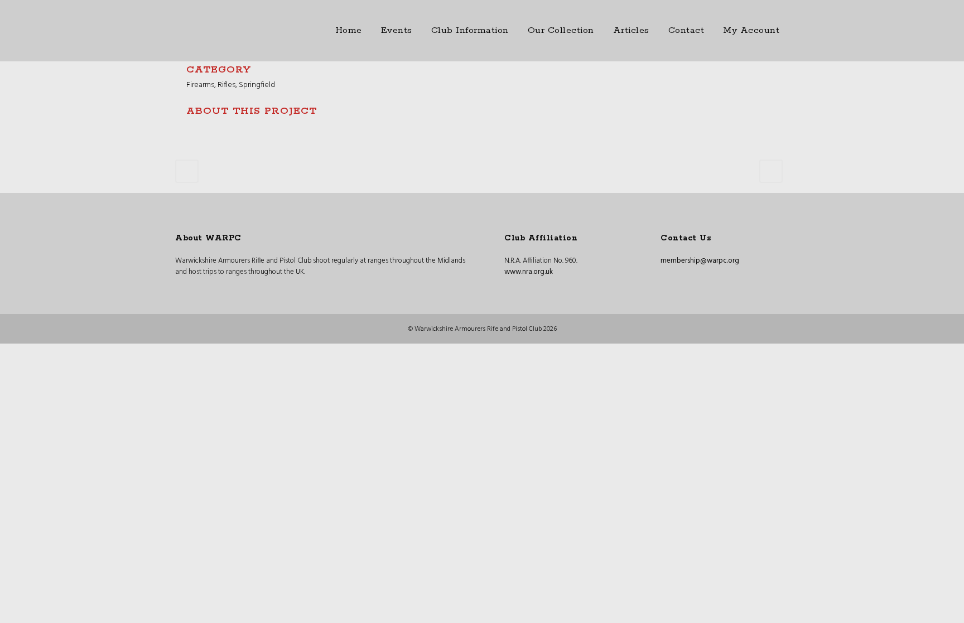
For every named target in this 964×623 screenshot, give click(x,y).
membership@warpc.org (700, 261)
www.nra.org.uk (528, 272)
